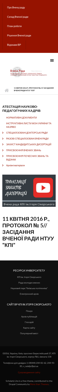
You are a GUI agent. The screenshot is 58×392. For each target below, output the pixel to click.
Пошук (29, 311)
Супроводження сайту (29, 372)
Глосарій (29, 322)
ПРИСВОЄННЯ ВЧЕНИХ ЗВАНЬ (23, 150)
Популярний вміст (29, 333)
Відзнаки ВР (14, 44)
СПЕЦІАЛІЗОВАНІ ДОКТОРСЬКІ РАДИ (27, 132)
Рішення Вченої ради (19, 35)
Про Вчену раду (16, 7)
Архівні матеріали (15, 165)
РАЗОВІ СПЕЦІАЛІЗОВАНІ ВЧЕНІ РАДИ (27, 138)
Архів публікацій (29, 316)
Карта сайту (29, 327)
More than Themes (39, 384)
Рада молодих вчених (29, 282)
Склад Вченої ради (17, 16)
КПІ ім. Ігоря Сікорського (29, 277)
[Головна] (29, 72)
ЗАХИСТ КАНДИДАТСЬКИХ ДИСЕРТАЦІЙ (28, 144)
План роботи (14, 26)
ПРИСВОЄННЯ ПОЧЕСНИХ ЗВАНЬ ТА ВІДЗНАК (27, 158)
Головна (6, 90)
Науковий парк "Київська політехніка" (29, 288)
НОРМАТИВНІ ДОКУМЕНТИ (21, 117)
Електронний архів (29, 293)
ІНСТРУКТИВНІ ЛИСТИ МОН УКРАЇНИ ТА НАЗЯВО (28, 125)
